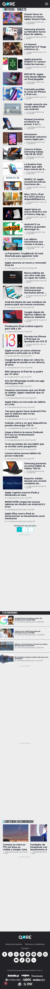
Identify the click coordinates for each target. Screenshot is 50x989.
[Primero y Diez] (19, 984)
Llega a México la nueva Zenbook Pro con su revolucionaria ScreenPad (24, 434)
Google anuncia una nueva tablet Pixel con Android (35, 106)
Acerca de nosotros (13, 944)
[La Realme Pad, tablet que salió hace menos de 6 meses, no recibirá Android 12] (12, 168)
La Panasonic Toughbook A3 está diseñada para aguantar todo (24, 254)
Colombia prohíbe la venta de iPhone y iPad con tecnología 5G (35, 92)
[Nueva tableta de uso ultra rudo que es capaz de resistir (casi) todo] (12, 277)
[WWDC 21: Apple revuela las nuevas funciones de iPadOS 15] (12, 183)
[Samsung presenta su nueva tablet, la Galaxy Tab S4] (12, 468)
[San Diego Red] (13, 979)
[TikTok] (22, 960)
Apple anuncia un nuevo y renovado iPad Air (25, 264)
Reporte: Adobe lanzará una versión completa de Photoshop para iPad (35, 481)
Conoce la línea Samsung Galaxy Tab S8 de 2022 (33, 151)
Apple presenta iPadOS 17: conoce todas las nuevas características (35, 61)
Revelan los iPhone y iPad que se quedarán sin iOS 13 (35, 339)
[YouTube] (16, 960)
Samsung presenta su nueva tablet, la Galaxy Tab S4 (35, 466)
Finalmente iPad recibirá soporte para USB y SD (24, 327)
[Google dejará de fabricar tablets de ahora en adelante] (12, 316)
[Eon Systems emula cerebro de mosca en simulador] (7, 659)
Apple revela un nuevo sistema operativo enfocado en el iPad (22, 351)
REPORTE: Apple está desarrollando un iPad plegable (35, 76)
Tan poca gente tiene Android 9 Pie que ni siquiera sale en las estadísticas (25, 413)
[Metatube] (39, 979)
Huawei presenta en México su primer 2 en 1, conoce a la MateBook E (34, 121)
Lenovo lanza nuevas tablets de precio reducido (23, 454)
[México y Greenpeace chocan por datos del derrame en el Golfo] (7, 646)
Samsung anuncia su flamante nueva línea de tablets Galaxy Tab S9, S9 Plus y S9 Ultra (35, 31)
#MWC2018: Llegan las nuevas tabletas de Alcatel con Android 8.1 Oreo (25, 504)
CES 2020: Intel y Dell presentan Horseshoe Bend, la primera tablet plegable (35, 290)
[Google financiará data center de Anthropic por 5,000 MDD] (7, 620)
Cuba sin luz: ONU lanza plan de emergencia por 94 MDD (27, 632)
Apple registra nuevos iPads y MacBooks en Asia (22, 493)
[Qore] (15, 4)
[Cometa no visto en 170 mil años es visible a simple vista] (15, 833)
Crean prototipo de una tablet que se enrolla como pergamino (24, 445)
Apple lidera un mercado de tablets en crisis (25, 403)
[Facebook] (4, 954)
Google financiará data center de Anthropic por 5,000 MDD (28, 619)
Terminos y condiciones (35, 944)
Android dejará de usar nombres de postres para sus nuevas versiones (25, 303)
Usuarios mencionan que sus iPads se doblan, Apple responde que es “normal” (25, 392)
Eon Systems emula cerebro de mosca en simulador (31, 657)
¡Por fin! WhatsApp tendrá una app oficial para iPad (24, 382)
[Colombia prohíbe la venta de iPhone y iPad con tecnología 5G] (12, 93)
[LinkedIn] (27, 960)
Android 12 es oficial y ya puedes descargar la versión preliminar (35, 227)
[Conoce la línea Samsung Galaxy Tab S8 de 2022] (12, 153)
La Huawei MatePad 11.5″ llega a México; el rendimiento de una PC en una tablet (35, 47)
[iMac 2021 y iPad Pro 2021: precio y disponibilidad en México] (12, 198)
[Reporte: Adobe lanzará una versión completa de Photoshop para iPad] (12, 483)
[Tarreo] (25, 975)
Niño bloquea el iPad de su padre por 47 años (24, 372)
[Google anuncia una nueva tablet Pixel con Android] (12, 108)
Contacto (25, 948)
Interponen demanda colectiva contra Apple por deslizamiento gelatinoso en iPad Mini (35, 137)
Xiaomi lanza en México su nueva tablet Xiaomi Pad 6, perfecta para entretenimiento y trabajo (35, 16)
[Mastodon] (22, 954)
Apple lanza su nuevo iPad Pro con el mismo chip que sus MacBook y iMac (35, 211)
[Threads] (16, 954)
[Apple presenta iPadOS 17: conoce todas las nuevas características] (12, 63)
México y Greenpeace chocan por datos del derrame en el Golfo (31, 645)
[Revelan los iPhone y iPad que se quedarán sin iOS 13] (12, 340)
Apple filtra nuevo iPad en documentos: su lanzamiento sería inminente (25, 516)
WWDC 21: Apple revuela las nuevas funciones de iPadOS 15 (35, 182)
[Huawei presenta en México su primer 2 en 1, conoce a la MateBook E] (12, 123)
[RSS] (33, 960)
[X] (10, 954)
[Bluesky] (27, 954)
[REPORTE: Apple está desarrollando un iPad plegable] (12, 78)
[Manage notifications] (6, 983)
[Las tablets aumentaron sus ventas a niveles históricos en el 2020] (12, 243)
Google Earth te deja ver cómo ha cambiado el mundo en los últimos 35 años (25, 362)
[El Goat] (28, 984)
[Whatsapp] (39, 954)
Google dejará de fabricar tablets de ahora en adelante (35, 314)
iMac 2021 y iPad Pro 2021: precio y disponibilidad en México (34, 196)
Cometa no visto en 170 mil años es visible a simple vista (15, 847)
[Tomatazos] (37, 975)
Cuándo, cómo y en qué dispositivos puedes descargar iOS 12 (26, 424)
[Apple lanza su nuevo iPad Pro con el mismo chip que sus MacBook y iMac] (12, 213)
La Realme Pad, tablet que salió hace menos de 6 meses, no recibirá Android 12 (35, 166)
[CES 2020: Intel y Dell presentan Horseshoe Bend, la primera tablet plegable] (12, 292)
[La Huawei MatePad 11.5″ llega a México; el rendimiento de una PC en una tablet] (12, 48)
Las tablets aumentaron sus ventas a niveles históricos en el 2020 (33, 241)
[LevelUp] (13, 975)
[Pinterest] (33, 954)
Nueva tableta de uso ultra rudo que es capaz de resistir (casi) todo (35, 275)
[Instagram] (45, 954)
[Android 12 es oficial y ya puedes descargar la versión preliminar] (12, 228)
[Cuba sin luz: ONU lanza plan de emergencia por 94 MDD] (7, 633)
